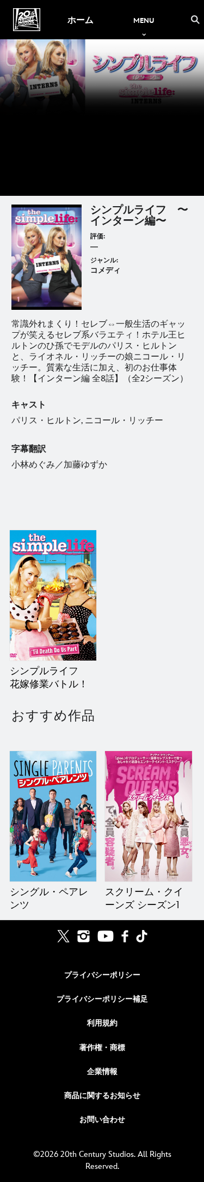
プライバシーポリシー (102, 975)
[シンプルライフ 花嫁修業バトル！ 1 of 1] (53, 595)
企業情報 (102, 1071)
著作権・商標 (102, 1047)
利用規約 (102, 1023)
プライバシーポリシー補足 (102, 999)
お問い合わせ (102, 1119)
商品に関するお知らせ (102, 1095)
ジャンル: (104, 260)
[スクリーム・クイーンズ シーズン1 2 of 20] (148, 816)
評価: (97, 236)
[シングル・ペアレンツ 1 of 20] (53, 816)
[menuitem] (80, 20)
